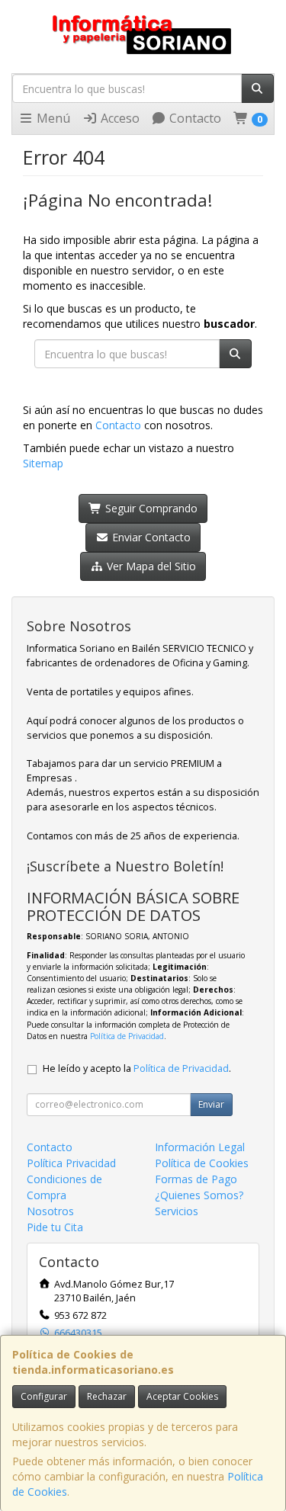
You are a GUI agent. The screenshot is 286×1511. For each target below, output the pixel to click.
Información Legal (200, 1147)
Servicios (176, 1211)
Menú (52, 118)
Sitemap (43, 463)
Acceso (119, 118)
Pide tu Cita (55, 1227)
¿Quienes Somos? (199, 1195)
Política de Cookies (202, 1163)
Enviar (211, 1104)
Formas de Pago (196, 1179)
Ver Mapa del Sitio (150, 566)
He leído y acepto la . (137, 1068)
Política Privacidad (71, 1163)
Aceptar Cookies (182, 1396)
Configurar (44, 1396)
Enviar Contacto (150, 537)
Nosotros (50, 1211)
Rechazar (107, 1396)
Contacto (193, 118)
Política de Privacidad (127, 1036)
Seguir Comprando (150, 508)
